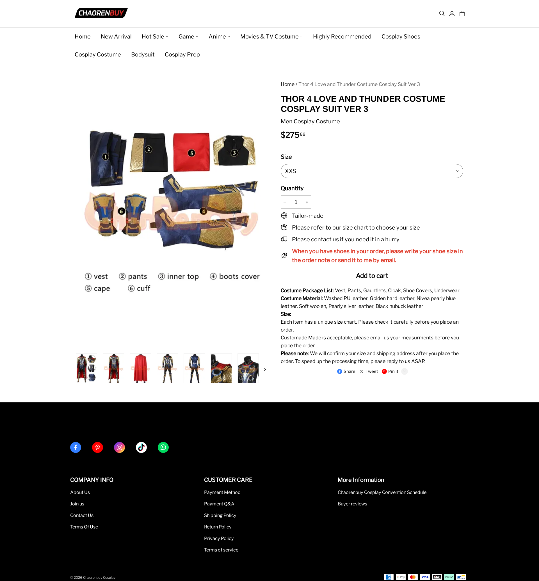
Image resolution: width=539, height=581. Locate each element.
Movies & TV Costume (269, 36)
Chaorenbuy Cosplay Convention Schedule (382, 492)
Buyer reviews (352, 504)
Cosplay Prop (182, 54)
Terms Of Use (84, 527)
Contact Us (81, 515)
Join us (77, 504)
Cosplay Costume (98, 54)
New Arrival (116, 36)
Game (186, 36)
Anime (217, 36)
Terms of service (221, 550)
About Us (80, 492)
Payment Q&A (219, 504)
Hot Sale (153, 36)
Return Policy (218, 527)
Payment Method (222, 492)
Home (83, 36)
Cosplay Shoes (401, 36)
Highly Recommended (342, 36)
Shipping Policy (220, 515)
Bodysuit (143, 54)
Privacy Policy (219, 538)
